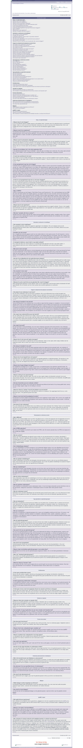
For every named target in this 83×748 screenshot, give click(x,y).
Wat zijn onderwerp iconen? (19, 70)
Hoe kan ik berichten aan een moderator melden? (24, 54)
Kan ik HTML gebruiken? (18, 62)
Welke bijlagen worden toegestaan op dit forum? (23, 107)
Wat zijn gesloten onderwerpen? (20, 69)
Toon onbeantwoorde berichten (18, 13)
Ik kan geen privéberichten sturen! (20, 84)
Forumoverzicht (16, 15)
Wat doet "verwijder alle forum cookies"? (21, 31)
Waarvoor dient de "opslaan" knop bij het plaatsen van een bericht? (27, 55)
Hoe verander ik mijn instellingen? (20, 34)
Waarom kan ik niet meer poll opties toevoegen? (23, 48)
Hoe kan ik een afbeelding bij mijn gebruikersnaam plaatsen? (26, 38)
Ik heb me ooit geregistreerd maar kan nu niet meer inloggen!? (26, 27)
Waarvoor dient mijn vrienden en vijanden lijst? (23, 89)
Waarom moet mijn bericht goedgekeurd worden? (24, 56)
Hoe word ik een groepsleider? (19, 77)
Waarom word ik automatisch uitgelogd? (21, 23)
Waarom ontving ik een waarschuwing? (21, 53)
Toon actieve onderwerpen (30, 13)
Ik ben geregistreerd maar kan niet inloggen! (22, 26)
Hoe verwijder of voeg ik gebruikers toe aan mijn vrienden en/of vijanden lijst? (30, 90)
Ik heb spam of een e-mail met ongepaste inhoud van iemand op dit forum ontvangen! (31, 86)
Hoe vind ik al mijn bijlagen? (19, 108)
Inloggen (57, 9)
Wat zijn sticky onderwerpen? (19, 67)
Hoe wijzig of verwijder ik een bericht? (21, 45)
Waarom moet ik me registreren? (20, 22)
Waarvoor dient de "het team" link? (20, 81)
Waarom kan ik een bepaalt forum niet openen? (23, 51)
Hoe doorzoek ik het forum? (19, 94)
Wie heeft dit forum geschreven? (20, 111)
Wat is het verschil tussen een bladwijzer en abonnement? (25, 101)
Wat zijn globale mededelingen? (20, 65)
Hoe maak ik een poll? (18, 47)
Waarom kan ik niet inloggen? (19, 21)
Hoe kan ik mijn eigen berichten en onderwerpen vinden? (25, 98)
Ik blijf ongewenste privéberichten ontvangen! (23, 85)
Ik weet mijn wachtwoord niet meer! (20, 25)
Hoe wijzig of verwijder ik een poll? (20, 50)
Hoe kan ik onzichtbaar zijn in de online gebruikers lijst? (25, 24)
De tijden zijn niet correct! (18, 35)
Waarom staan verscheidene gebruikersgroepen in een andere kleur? (28, 78)
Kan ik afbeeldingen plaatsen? (19, 64)
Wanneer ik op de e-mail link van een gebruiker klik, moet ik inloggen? (28, 41)
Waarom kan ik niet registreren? (20, 30)
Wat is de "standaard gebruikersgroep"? (21, 80)
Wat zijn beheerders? (17, 73)
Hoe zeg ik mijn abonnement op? (20, 103)
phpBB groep (66, 701)
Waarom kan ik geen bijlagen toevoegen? (22, 52)
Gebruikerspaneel (55, 7)
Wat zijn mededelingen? (18, 66)
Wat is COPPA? (16, 29)
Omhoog (14, 127)
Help (53, 9)
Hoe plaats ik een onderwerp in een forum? (22, 44)
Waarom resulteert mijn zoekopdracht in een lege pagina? (25, 96)
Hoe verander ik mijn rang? (19, 40)
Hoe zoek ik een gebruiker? (19, 97)
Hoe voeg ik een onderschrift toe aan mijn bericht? (24, 46)
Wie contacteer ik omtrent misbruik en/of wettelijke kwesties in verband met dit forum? (31, 113)
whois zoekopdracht (49, 721)
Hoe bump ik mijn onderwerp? (19, 57)
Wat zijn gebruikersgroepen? (19, 75)
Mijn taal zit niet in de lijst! (18, 37)
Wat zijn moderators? (17, 74)
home (58, 2)
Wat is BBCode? (16, 61)
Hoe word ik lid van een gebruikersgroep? (22, 76)
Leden (61, 7)
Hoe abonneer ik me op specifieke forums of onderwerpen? (26, 102)
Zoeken (66, 7)
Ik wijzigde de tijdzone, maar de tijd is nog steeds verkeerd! (26, 36)
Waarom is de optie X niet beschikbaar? (21, 112)
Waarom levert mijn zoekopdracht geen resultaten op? (25, 95)
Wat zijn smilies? (16, 63)
